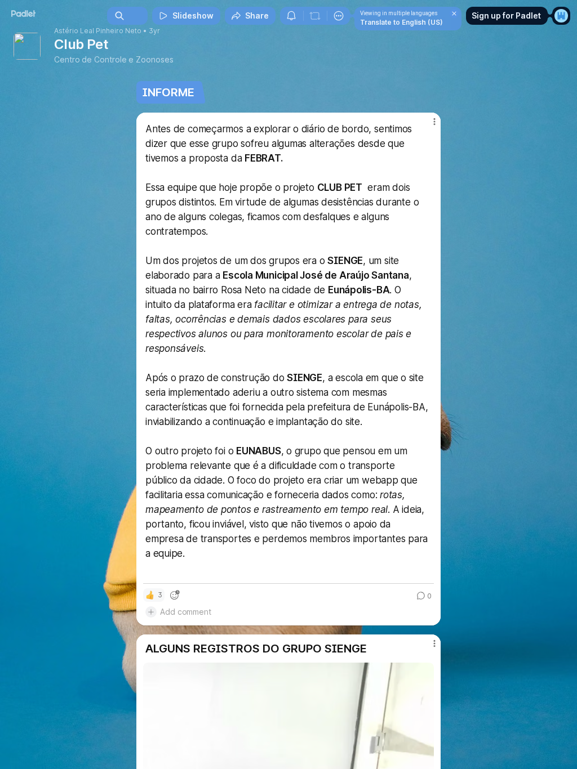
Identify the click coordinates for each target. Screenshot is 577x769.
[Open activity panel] (291, 16)
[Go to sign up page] (561, 16)
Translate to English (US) (401, 22)
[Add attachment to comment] (151, 612)
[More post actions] (427, 126)
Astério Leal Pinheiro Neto (97, 31)
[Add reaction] (174, 595)
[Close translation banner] (454, 13)
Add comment (185, 611)
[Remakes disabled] (315, 16)
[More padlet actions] (338, 16)
